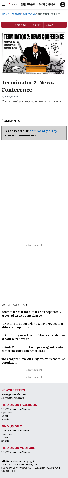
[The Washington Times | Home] (38, 4)
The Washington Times (15, 408)
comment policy (43, 130)
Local (4, 415)
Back (14, 4)
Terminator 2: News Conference (27, 85)
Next (49, 24)
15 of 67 (36, 24)
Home (5, 14)
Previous (22, 24)
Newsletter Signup (12, 397)
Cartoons (29, 14)
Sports (5, 419)
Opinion (16, 14)
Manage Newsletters (14, 394)
